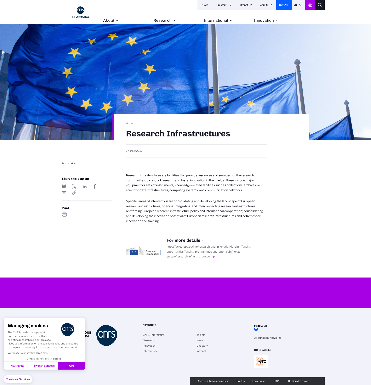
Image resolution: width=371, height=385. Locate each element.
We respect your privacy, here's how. (28, 352)
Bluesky (256, 330)
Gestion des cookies (299, 381)
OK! (71, 365)
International (216, 21)
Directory (221, 4)
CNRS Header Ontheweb (310, 5)
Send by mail (64, 192)
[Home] (80, 12)
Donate (284, 4)
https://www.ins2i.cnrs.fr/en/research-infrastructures (74, 192)
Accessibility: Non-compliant (213, 381)
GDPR (277, 381)
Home (130, 123)
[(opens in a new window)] (143, 250)
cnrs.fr (264, 4)
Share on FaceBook (95, 186)
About (108, 21)
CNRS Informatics (153, 334)
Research (162, 21)
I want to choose (44, 365)
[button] (17, 379)
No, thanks (17, 365)
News (205, 4)
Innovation (264, 21)
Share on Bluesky (64, 186)
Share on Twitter (74, 186)
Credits (241, 381)
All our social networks (267, 337)
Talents (201, 334)
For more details (183, 240)
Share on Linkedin (85, 186)
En (295, 4)
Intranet (243, 4)
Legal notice (259, 381)
